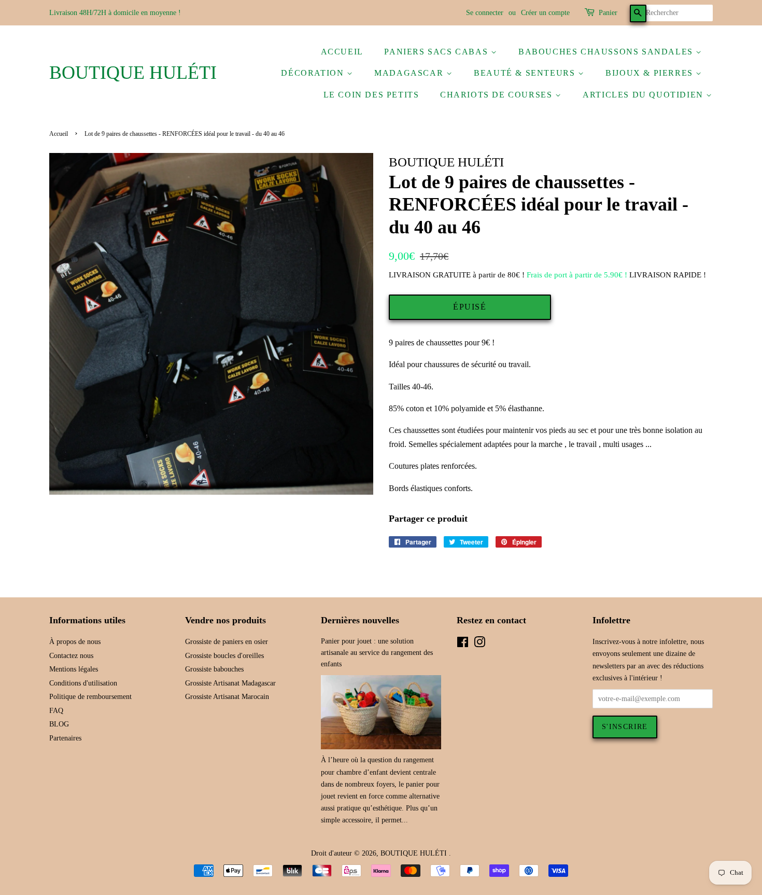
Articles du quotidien (644, 94)
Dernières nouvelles (360, 620)
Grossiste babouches (214, 669)
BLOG (59, 724)
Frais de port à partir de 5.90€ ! (577, 275)
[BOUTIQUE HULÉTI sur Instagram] (479, 644)
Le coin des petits (371, 94)
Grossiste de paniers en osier (226, 642)
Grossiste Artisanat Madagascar (230, 683)
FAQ (56, 711)
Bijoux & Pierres (650, 72)
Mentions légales (73, 669)
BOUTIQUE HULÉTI (133, 72)
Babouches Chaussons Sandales (607, 51)
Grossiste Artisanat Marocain (227, 697)
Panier (608, 13)
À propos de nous (75, 642)
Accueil (342, 51)
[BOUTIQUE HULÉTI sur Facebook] (463, 644)
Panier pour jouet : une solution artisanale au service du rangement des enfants (377, 652)
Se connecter (484, 13)
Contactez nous (71, 656)
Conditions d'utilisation (83, 683)
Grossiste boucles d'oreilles (224, 656)
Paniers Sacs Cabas (437, 51)
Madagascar (410, 72)
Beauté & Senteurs (526, 72)
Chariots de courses (497, 94)
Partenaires (65, 738)
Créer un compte (545, 13)
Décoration (314, 72)
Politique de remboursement (90, 697)
